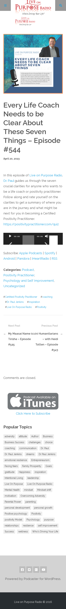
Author (35, 436)
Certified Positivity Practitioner (21, 296)
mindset (28, 490)
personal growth (43, 507)
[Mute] (46, 240)
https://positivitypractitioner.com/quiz (31, 224)
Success (9, 531)
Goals (49, 466)
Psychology (33, 519)
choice (48, 442)
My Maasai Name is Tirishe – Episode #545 (20, 339)
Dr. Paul (8, 180)
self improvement (47, 525)
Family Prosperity (31, 466)
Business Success (14, 442)
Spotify (50, 253)
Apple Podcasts (30, 253)
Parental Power (13, 501)
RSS (54, 258)
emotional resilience (16, 460)
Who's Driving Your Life (45, 531)
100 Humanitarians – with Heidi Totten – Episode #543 (45, 342)
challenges (35, 442)
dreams (30, 454)
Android (9, 258)
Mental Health (12, 490)
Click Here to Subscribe (33, 413)
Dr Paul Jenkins (47, 454)
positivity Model (13, 519)
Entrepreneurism (40, 460)
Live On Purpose (14, 484)
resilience (28, 525)
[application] (33, 239)
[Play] (10, 240)
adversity (10, 436)
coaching (47, 296)
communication (27, 448)
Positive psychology (16, 513)
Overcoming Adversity (32, 495)
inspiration (34, 302)
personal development (17, 507)
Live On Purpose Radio (19, 307)
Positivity (41, 307)
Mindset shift (44, 490)
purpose (48, 519)
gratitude (9, 472)
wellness (23, 531)
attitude (23, 436)
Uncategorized (14, 286)
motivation (10, 495)
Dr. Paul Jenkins (15, 302)
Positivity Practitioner (18, 275)
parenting (30, 501)
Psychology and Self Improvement (28, 280)
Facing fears (11, 466)
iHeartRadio (40, 258)
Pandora (23, 258)
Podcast (28, 270)
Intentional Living (14, 478)
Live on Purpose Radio (45, 175)
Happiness (24, 472)
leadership (33, 478)
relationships (12, 525)
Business (48, 436)
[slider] (54, 236)
